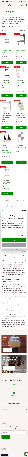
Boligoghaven (19, 145)
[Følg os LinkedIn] (5, 449)
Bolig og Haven (19, 47)
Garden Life (4, 47)
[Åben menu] (2, 5)
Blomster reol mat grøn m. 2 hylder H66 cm (21, 50)
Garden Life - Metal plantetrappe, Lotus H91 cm (6, 50)
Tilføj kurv (6, 62)
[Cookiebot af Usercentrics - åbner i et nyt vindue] (20, 211)
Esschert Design (20, 113)
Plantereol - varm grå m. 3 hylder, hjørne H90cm (21, 84)
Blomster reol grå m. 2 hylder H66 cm (6, 116)
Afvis (14, 245)
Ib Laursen (4, 145)
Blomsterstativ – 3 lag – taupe (21, 148)
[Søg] (22, 5)
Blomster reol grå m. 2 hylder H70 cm (6, 183)
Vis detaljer (20, 235)
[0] (25, 6)
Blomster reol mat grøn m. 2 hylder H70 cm (6, 84)
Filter (5, 30)
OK (14, 240)
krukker (14, 322)
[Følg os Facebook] (2, 449)
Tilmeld (6, 436)
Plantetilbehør (17, 26)
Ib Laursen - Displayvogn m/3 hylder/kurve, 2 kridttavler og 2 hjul (6, 150)
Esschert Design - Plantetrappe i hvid (20, 116)
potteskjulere (5, 268)
